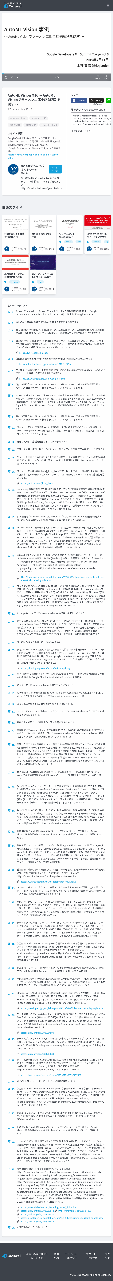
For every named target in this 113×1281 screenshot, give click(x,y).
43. (13, 979)
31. (13, 744)
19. (13, 586)
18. (13, 555)
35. (13, 831)
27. (13, 704)
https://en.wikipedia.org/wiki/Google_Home (42, 378)
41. (13, 944)
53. (13, 1169)
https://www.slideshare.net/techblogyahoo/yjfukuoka (48, 881)
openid (96, 242)
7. (13, 385)
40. (13, 923)
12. (13, 449)
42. (13, 968)
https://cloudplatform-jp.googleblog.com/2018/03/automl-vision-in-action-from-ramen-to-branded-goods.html (62, 578)
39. (13, 902)
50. (13, 1113)
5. (13, 359)
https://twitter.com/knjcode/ (34, 352)
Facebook (80, 100)
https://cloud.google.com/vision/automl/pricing (45, 668)
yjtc (40, 282)
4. (13, 341)
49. (13, 1089)
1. (13, 311)
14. (13, 471)
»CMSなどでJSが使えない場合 (94, 109)
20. (13, 613)
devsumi (14, 282)
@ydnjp (24, 173)
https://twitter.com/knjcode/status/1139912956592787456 (51, 1075)
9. (13, 416)
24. (13, 674)
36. (13, 845)
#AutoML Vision (18, 118)
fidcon (80, 242)
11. (13, 442)
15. (13, 489)
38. (13, 888)
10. (13, 427)
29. (13, 722)
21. (13, 621)
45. (13, 1014)
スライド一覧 (54, 169)
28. (13, 711)
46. (13, 1039)
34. (13, 810)
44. (13, 993)
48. (13, 1081)
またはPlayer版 (96, 104)
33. (13, 786)
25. (13, 685)
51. (13, 1127)
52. (13, 1141)
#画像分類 (15, 125)
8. (13, 396)
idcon (68, 242)
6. (13, 370)
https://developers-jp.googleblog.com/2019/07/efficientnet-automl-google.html (62, 1008)
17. (13, 528)
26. (13, 693)
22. (13, 642)
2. (13, 322)
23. (13, 650)
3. (13, 330)
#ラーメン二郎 (39, 118)
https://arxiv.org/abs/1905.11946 (37, 1221)
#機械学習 (31, 125)
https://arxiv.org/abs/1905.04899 (37, 1032)
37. (13, 870)
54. (13, 1227)
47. (13, 1060)
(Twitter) (98, 100)
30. (13, 730)
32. (13, 772)
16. (13, 517)
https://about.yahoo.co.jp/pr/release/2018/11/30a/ (45, 364)
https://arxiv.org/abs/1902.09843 (37, 1210)
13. (13, 457)
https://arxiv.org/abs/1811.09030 (37, 1053)
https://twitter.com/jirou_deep (37, 483)
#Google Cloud (49, 125)
